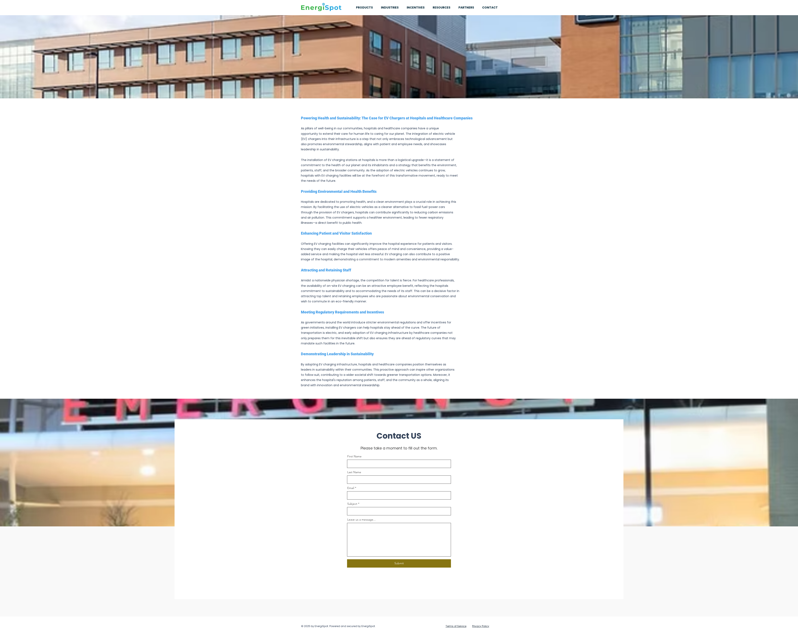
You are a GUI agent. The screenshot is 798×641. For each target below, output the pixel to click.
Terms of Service (456, 626)
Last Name (354, 472)
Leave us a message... (361, 519)
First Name (354, 456)
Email (350, 487)
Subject (352, 503)
